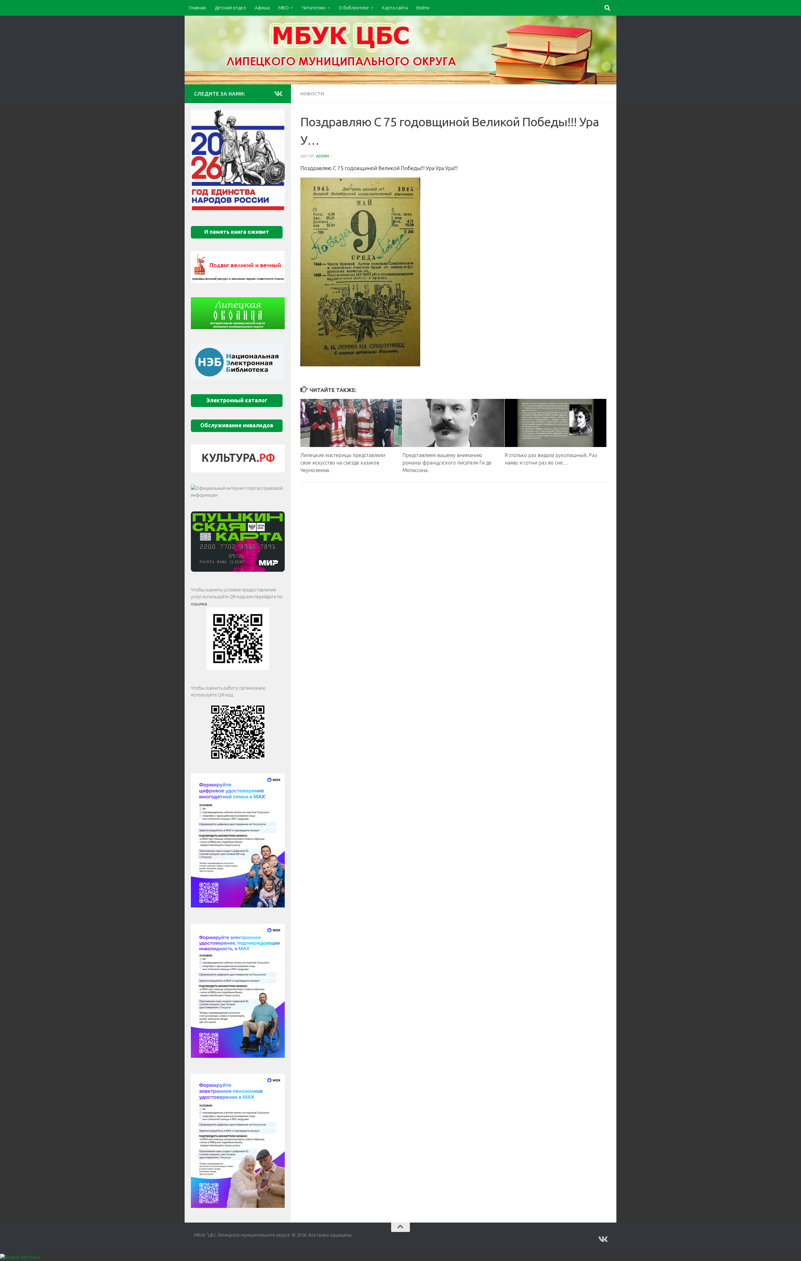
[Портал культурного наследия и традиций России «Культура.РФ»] (238, 458)
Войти (422, 7)
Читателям (313, 7)
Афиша (262, 7)
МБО (283, 7)
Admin (322, 156)
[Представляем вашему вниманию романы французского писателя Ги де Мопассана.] (453, 423)
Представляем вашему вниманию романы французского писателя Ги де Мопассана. (447, 462)
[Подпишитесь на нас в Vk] (278, 93)
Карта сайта (395, 7)
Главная (197, 7)
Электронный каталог (236, 400)
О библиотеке (354, 7)
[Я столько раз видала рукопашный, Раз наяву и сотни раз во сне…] (555, 423)
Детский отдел (230, 7)
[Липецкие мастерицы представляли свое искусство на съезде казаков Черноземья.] (351, 423)
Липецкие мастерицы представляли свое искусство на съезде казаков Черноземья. (342, 462)
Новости (312, 93)
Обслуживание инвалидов (236, 425)
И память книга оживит (236, 232)
